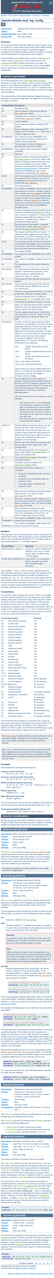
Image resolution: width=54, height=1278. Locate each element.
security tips (12, 820)
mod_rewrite (27, 1052)
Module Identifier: (9, 34)
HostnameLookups (22, 159)
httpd (15, 941)
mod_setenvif (33, 200)
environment (23, 1037)
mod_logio (19, 496)
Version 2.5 (37, 15)
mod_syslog (11, 978)
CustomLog (5, 63)
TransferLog (42, 58)
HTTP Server (13, 15)
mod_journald (44, 976)
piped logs (17, 930)
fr (40, 1263)
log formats (5, 1004)
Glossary (32, 1273)
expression (33, 1039)
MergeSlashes (21, 299)
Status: (5, 31)
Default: (5, 839)
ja (44, 1263)
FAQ (25, 1273)
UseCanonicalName (23, 465)
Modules (46, 15)
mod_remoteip (21, 114)
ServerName (31, 458)
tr (52, 1263)
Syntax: (5, 837)
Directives (18, 1273)
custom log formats (35, 1173)
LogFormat (18, 61)
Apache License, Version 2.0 (25, 1268)
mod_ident (42, 227)
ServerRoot (31, 920)
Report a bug (48, 1273)
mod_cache (11, 736)
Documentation (25, 15)
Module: (5, 847)
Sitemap (39, 1273)
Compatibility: (8, 1107)
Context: (5, 842)
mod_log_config (37, 852)
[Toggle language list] (3, 24)
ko (47, 1263)
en (36, 1263)
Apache (3, 15)
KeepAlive (39, 212)
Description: (7, 29)
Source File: (7, 37)
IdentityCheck (31, 229)
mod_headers (36, 193)
